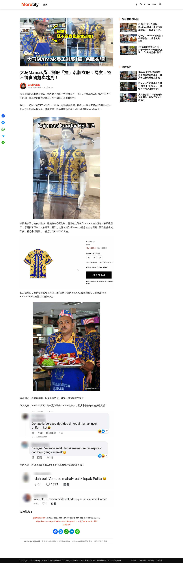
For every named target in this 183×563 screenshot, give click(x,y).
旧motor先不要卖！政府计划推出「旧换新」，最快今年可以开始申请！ (150, 86)
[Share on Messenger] (60, 531)
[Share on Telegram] (71, 531)
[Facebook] (137, 5)
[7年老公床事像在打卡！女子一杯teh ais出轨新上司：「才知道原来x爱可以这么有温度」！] (128, 50)
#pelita (53, 521)
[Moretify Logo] (30, 4)
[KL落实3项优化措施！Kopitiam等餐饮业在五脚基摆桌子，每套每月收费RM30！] (128, 27)
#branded (61, 521)
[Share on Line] (77, 531)
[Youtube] (149, 5)
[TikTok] (145, 5)
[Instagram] (141, 5)
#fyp (38, 521)
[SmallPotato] (23, 86)
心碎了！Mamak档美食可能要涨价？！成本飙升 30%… (150, 38)
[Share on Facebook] (55, 531)
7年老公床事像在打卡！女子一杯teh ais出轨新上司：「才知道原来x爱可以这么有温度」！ (150, 50)
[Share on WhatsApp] (66, 531)
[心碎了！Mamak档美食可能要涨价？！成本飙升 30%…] (128, 38)
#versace (45, 521)
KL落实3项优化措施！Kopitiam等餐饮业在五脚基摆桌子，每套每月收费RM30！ (150, 27)
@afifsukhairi (39, 517)
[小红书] (153, 5)
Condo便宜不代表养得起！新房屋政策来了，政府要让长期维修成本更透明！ (150, 75)
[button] (160, 4)
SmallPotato (34, 85)
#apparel (71, 521)
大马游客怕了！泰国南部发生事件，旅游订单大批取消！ (150, 97)
